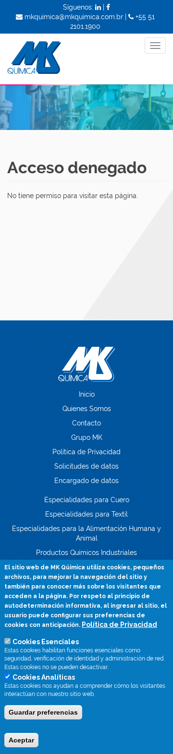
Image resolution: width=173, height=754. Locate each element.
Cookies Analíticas (43, 677)
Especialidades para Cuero (86, 500)
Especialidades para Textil (86, 514)
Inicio (87, 394)
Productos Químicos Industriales (86, 552)
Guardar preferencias (43, 712)
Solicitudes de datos (86, 466)
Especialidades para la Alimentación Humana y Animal (86, 533)
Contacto (86, 423)
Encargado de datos (86, 480)
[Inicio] (51, 59)
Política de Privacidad (86, 452)
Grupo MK (86, 437)
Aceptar (21, 740)
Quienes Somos (86, 408)
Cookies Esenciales (45, 642)
